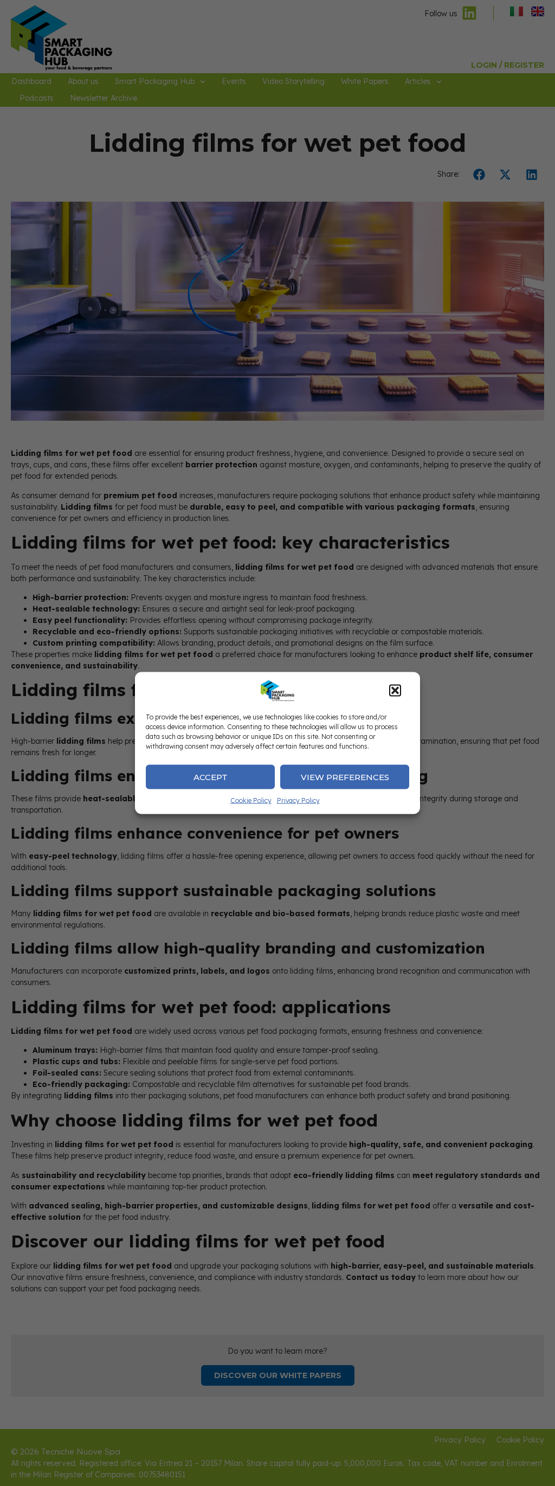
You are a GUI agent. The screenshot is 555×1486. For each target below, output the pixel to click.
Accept (210, 776)
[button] (395, 690)
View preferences (345, 776)
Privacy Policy (298, 800)
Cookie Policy (251, 800)
